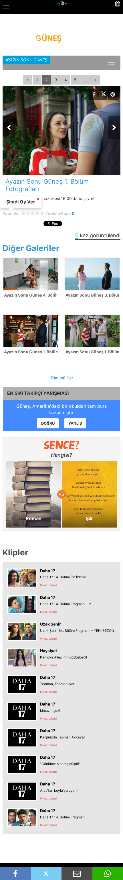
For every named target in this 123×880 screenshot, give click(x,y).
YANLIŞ (75, 423)
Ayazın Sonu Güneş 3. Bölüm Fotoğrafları (92, 295)
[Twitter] (103, 94)
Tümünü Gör (61, 377)
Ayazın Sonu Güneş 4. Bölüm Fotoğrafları (30, 295)
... (85, 79)
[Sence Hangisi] (62, 445)
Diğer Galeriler (31, 248)
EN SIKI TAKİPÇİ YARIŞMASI (38, 393)
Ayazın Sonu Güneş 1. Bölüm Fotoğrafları (30, 351)
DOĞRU (48, 423)
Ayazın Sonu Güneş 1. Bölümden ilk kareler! (92, 351)
